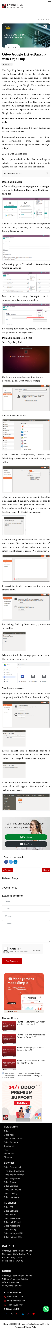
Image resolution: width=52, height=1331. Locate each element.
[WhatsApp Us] (46, 1309)
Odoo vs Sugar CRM (13, 1233)
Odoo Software (11, 1211)
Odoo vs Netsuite (12, 1226)
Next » (46, 870)
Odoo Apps (9, 1135)
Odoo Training (10, 1193)
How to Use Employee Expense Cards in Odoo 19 (30, 1048)
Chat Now (28, 844)
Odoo (6, 1131)
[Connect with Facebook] (6, 1314)
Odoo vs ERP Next (12, 1222)
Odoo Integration (12, 1178)
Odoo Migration (11, 1186)
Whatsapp (27, 837)
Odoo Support (10, 1182)
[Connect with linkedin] (22, 1314)
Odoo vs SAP (10, 1214)
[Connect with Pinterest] (17, 1314)
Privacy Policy (30, 1327)
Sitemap (8, 1157)
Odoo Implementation (14, 1174)
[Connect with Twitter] (11, 1314)
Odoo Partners (11, 1142)
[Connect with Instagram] (28, 1314)
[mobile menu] (49, 2)
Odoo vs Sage (10, 1229)
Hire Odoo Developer (14, 1171)
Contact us (9, 1146)
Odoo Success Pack (13, 1138)
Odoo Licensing (11, 1197)
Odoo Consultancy (12, 1189)
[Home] (12, 8)
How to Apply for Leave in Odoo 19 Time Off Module (31, 1061)
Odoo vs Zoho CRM (13, 1237)
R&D (6, 1149)
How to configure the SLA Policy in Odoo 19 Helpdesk (31, 1023)
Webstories (9, 1153)
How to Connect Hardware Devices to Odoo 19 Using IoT (30, 1074)
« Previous (7, 870)
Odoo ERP (8, 1207)
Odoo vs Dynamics (12, 1218)
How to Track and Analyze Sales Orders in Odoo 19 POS (31, 1035)
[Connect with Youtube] (33, 1314)
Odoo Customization (13, 1167)
